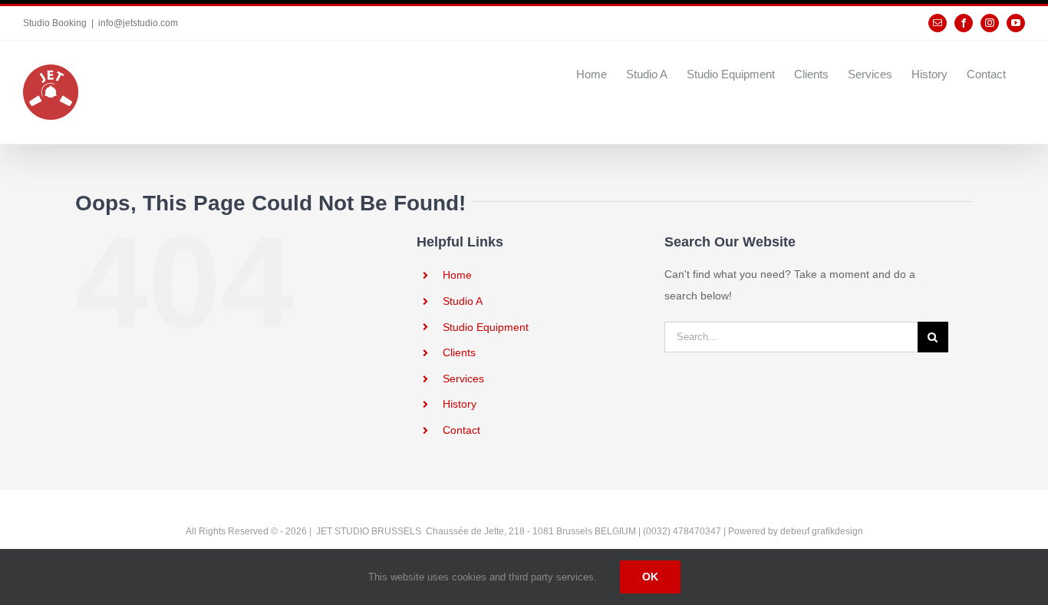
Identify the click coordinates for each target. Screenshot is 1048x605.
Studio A (463, 301)
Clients (459, 352)
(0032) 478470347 (683, 531)
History (459, 404)
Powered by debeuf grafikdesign (795, 531)
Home (457, 275)
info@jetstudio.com (138, 23)
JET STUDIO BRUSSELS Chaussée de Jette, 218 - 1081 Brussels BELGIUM (475, 531)
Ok (650, 576)
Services (463, 378)
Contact (461, 430)
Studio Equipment (486, 327)
